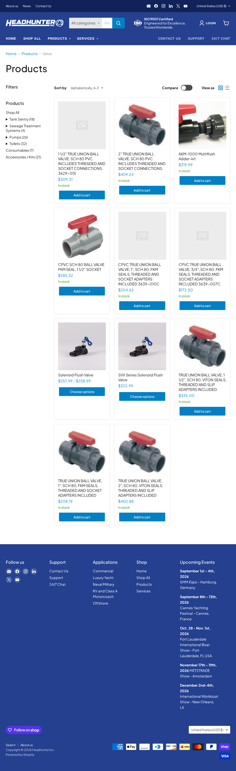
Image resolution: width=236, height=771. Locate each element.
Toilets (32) (18, 143)
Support (196, 38)
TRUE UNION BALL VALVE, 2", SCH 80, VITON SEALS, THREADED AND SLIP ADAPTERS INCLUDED (140, 488)
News (27, 6)
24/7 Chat (221, 38)
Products (58, 38)
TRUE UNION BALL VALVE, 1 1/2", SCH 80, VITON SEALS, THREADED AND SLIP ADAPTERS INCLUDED (202, 382)
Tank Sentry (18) (22, 119)
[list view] (227, 88)
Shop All (32, 38)
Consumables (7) (19, 150)
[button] (208, 23)
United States (212, 6)
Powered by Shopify (20, 754)
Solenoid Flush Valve (75, 374)
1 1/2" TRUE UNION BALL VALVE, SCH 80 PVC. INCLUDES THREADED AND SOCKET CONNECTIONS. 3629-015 (81, 163)
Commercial (103, 571)
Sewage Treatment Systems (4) (23, 128)
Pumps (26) (18, 137)
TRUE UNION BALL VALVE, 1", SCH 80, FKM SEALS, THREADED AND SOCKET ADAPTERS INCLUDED (80, 488)
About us (12, 6)
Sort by (60, 88)
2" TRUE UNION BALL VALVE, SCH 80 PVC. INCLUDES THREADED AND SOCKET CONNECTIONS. (141, 161)
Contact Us (43, 6)
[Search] (118, 23)
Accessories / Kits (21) (23, 157)
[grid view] (220, 88)
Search (10, 745)
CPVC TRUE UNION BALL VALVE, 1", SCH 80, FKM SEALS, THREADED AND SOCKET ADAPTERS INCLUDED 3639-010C (139, 274)
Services (86, 38)
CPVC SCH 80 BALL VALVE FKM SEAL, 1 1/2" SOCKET (81, 267)
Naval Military (103, 584)
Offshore (100, 603)
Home (11, 38)
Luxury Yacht (103, 577)
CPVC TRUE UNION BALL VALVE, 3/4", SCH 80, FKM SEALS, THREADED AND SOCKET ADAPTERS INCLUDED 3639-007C (201, 274)
